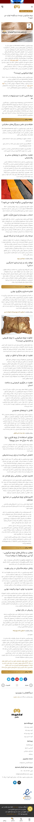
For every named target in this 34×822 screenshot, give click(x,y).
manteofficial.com (12, 814)
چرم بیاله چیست (20, 548)
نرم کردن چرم (21, 259)
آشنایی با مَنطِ (29, 748)
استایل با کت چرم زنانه (19, 631)
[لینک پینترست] (17, 679)
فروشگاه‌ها (29, 745)
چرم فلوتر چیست (19, 287)
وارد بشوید (16, 697)
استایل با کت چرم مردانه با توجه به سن (14, 312)
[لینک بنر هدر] (17, 1)
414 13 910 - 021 (25, 771)
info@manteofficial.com (22, 774)
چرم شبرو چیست (19, 120)
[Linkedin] (15, 782)
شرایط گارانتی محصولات (26, 763)
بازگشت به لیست (17, 685)
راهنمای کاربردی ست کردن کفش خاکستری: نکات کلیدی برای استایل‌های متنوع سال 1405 (17, 666)
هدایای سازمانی (28, 751)
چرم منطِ (15, 807)
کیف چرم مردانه (28, 733)
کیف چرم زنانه (29, 730)
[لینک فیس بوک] (25, 679)
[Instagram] (19, 782)
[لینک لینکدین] (13, 679)
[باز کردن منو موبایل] (32, 7)
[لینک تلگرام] (8, 679)
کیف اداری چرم (28, 737)
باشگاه (31, 754)
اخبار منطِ (30, 11)
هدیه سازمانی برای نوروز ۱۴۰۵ (16, 672)
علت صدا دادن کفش (19, 433)
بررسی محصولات (23, 11)
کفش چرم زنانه (14, 60)
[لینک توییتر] (21, 679)
